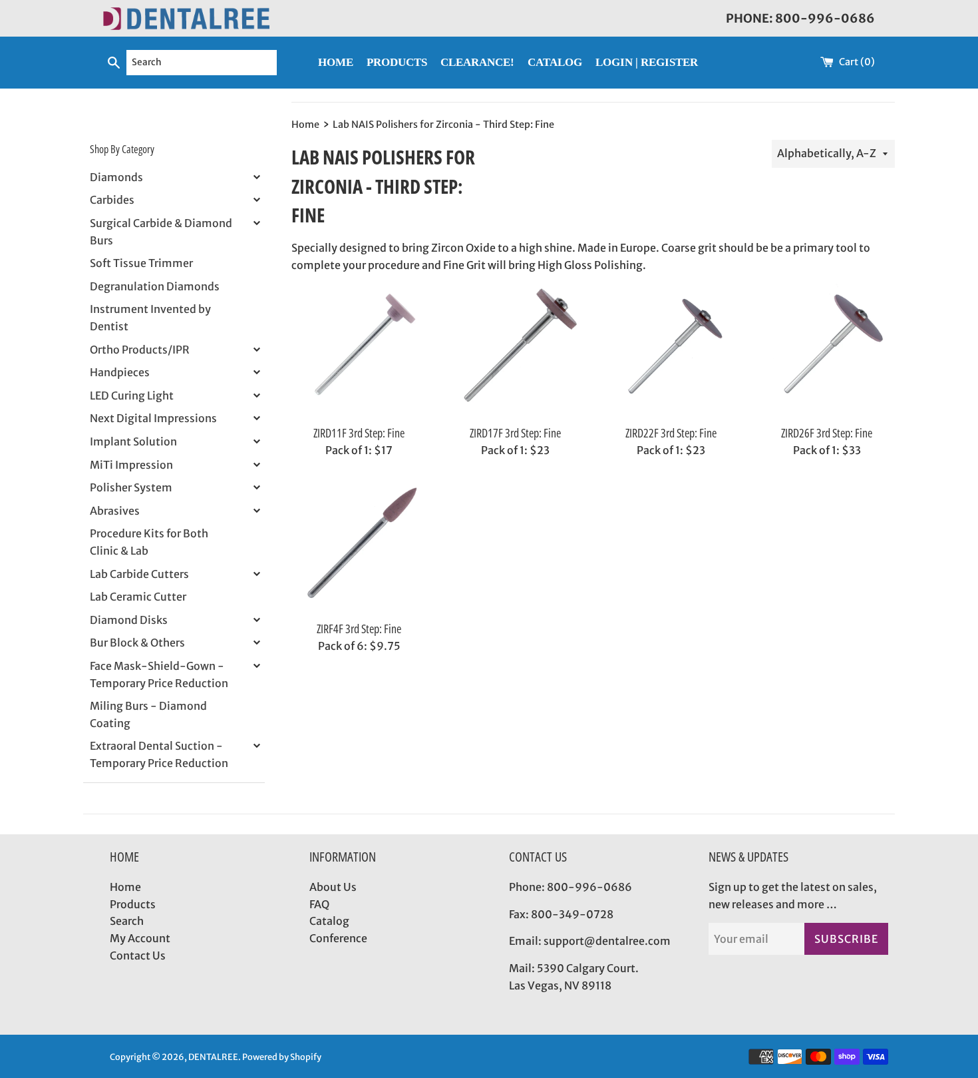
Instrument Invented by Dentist (150, 317)
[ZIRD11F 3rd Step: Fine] (359, 350)
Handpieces (120, 372)
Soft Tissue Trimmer (141, 263)
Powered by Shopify (281, 1056)
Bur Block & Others (137, 642)
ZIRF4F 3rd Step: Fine (359, 629)
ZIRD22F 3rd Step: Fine (671, 433)
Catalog (329, 921)
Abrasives (115, 510)
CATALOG (555, 62)
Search (127, 921)
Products (133, 904)
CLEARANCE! (477, 62)
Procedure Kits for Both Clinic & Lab (149, 542)
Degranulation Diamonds (155, 286)
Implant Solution (133, 441)
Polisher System (131, 487)
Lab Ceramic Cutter (138, 596)
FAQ (319, 904)
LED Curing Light (132, 395)
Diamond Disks (129, 620)
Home (125, 887)
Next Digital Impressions (153, 418)
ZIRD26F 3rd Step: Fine (826, 433)
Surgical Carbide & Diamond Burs (161, 231)
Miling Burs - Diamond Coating (148, 714)
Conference (338, 938)
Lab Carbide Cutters (139, 574)
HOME (335, 62)
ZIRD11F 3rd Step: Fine (359, 433)
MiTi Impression (131, 464)
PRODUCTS (397, 62)
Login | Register (646, 62)
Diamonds (116, 177)
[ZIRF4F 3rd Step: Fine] (359, 546)
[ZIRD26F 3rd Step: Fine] (827, 350)
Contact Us (138, 955)
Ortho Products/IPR (140, 349)
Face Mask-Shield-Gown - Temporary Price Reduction (159, 674)
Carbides (112, 199)
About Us (333, 887)
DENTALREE (213, 1056)
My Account (140, 938)
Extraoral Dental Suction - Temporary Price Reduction (159, 754)
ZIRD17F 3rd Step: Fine (515, 433)
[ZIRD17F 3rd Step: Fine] (515, 350)
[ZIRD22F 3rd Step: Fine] (670, 350)
